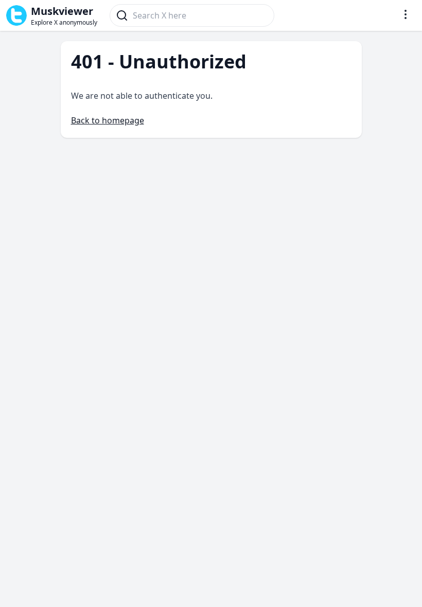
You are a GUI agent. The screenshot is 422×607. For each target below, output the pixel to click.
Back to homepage (107, 120)
